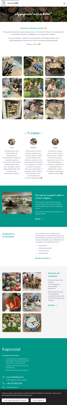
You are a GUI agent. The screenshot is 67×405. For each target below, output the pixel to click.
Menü (64, 3)
